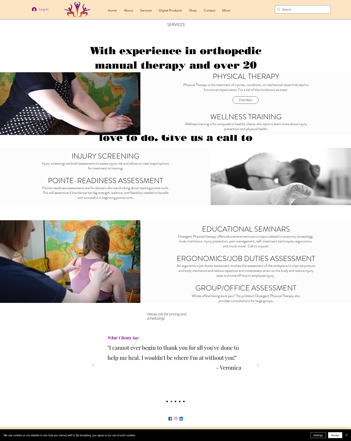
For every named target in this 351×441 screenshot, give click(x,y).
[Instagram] (176, 419)
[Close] (346, 435)
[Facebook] (170, 419)
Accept (335, 435)
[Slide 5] (184, 401)
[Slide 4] (179, 401)
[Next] (257, 365)
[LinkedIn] (181, 419)
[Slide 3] (175, 401)
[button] (128, 8)
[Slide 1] (167, 401)
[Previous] (93, 365)
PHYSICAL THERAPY (246, 76)
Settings (318, 435)
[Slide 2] (171, 401)
